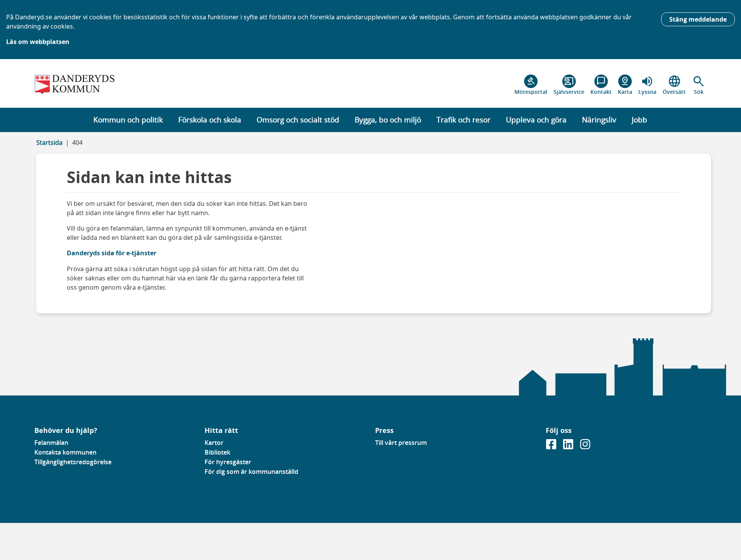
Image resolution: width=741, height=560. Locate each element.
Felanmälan (51, 442)
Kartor (214, 442)
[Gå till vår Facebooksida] (552, 446)
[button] (698, 85)
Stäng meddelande (698, 19)
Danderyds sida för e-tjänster (111, 253)
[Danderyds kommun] (115, 85)
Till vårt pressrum (401, 442)
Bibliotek (217, 452)
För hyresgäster (228, 462)
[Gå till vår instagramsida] (585, 446)
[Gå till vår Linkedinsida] (569, 446)
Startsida (49, 142)
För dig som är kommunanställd (251, 471)
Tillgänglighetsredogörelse (73, 462)
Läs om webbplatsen (37, 41)
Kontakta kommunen (65, 452)
